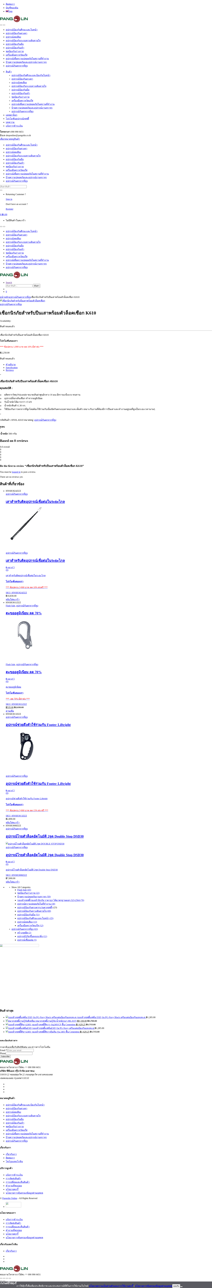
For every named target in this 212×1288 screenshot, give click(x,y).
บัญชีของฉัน (12, 7)
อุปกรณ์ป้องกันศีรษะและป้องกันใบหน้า (31, 75)
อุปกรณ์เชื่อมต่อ (26, 940)
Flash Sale (10, 605)
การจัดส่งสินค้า (13, 1178)
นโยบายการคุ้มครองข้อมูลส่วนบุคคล (24, 1193)
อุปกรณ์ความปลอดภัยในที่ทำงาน (36, 904)
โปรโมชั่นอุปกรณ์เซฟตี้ (17, 118)
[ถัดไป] (4, 1280)
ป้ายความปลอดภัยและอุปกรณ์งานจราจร (26, 62)
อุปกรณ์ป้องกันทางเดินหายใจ (34, 911)
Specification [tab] (12, 367)
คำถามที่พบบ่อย (14, 1185)
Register (9, 209)
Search (9, 282)
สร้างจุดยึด (24, 932)
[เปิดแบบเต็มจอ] (4, 1278)
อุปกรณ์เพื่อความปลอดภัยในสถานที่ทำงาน (27, 58)
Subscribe (5, 1056)
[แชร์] (7, 1278)
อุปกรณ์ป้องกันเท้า (15, 47)
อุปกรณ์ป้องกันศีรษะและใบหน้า (21, 29)
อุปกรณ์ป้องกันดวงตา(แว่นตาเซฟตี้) (35, 907)
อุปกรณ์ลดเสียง (13, 37)
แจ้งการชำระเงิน (14, 126)
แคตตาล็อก (11, 115)
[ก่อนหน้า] (1, 1280)
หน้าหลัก (4, 297)
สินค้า (9, 71)
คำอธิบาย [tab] (11, 364)
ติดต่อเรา (10, 4)
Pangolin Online (9, 1198)
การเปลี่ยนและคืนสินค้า (18, 1182)
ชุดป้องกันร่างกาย (15, 51)
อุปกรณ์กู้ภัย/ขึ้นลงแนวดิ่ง (32, 936)
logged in (16, 472)
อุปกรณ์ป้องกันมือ (15, 44)
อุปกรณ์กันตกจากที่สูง (17, 66)
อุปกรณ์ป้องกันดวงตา (16, 33)
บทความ (10, 122)
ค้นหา (36, 286)
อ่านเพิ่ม (10, 711)
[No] (181, 1286)
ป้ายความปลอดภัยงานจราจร (34, 896)
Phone (3, 1053)
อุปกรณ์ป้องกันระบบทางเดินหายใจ (23, 40)
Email (3, 1050)
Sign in (9, 199)
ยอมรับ (176, 1286)
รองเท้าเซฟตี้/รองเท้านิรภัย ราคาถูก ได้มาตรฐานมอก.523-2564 (50, 900)
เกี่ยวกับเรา (11, 1154)
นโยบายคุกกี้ (12, 1189)
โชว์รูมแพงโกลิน (14, 1161)
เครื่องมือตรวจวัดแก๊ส (16, 55)
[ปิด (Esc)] (10, 1278)
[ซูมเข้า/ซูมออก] (1, 1278)
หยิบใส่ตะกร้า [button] (12, 599)
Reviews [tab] (10, 370)
